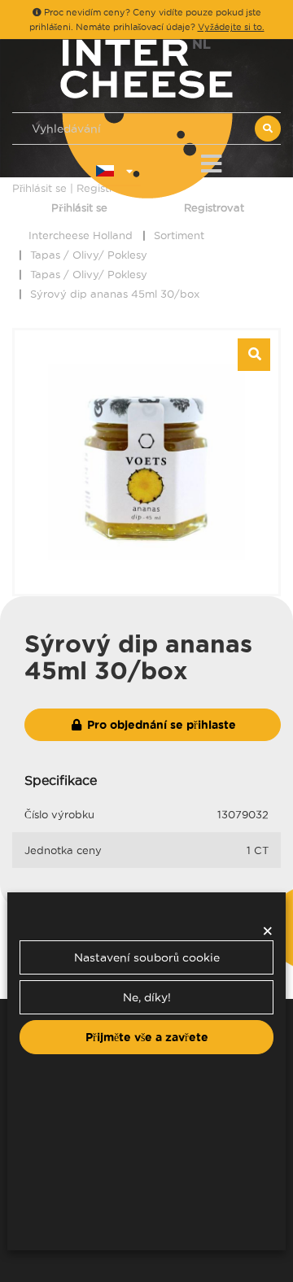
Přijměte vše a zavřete (146, 1037)
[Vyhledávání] (268, 129)
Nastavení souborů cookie (147, 957)
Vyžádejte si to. (231, 27)
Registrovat (214, 207)
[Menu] (211, 161)
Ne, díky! (147, 997)
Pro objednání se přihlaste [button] (160, 724)
